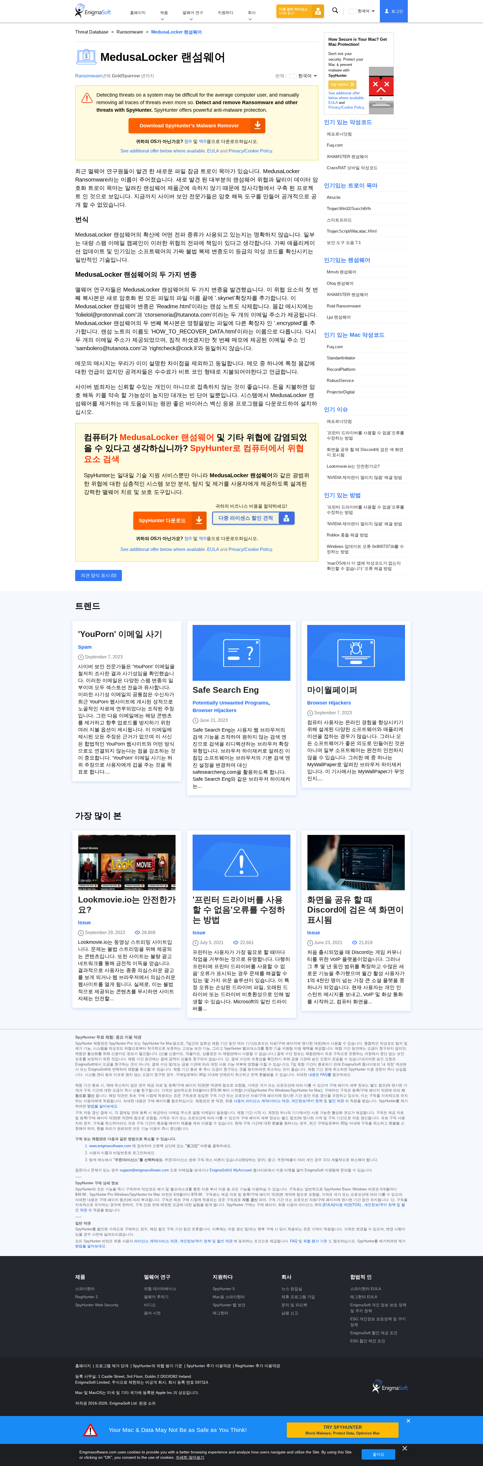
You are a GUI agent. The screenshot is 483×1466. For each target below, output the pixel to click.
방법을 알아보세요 (102, 1106)
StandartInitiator (341, 357)
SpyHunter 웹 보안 (229, 1305)
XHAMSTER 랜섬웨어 (347, 156)
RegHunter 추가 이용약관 (257, 1366)
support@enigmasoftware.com (144, 1170)
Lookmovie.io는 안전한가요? (353, 466)
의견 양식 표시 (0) (98, 575)
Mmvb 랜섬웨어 (341, 271)
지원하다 (225, 12)
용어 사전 (152, 1313)
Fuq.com (335, 145)
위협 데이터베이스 (160, 1288)
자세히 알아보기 (190, 1457)
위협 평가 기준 (315, 1241)
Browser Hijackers (214, 710)
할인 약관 (336, 1101)
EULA (213, 151)
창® (188, 141)
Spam (85, 647)
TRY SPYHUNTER (343, 1430)
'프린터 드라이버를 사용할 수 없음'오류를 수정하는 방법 (365, 435)
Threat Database (91, 32)
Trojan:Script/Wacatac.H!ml (352, 231)
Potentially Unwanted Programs (230, 703)
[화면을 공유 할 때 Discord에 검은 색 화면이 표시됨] (356, 862)
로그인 (397, 11)
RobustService (340, 380)
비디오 (150, 1305)
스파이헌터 (85, 1288)
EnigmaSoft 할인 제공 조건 (373, 1333)
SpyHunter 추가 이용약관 (209, 1366)
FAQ (293, 1241)
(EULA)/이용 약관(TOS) (342, 1205)
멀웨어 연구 (193, 12)
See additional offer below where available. (163, 151)
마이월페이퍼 (332, 689)
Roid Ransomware (344, 306)
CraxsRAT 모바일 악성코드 (352, 167)
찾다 (335, 11)
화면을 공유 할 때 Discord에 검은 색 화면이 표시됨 (365, 452)
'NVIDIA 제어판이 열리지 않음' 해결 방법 (364, 477)
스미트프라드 (339, 220)
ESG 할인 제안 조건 (367, 1341)
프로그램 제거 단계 (112, 1366)
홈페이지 (138, 12)
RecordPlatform (341, 369)
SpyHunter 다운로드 (162, 520)
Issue (84, 922)
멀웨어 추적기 (156, 1297)
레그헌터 (220, 1313)
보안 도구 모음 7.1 (344, 242)
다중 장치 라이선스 (293, 11)
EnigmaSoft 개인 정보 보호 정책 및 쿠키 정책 (378, 1308)
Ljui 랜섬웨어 (339, 317)
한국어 (364, 11)
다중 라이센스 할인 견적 (246, 518)
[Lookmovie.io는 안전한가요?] (127, 862)
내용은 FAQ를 (319, 1075)
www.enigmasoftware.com (110, 1146)
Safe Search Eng (226, 689)
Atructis (334, 197)
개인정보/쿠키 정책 (307, 1101)
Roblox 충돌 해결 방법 (347, 535)
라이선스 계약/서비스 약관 (155, 1241)
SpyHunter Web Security (97, 1305)
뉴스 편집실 (291, 1288)
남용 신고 (289, 1313)
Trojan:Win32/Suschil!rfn (349, 208)
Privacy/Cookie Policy (250, 151)
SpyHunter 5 (224, 1288)
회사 (252, 12)
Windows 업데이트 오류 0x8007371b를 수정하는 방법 (365, 549)
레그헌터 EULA (363, 1297)
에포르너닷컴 (339, 134)
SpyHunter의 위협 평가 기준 (158, 1366)
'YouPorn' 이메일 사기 (120, 634)
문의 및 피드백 (294, 1305)
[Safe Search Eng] (241, 653)
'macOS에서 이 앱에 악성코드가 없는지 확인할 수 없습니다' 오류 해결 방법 (364, 566)
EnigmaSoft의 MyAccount (231, 1170)
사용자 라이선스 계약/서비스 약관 (261, 1101)
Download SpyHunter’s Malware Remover (189, 125)
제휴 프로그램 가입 (298, 1297)
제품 (164, 12)
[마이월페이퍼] (356, 653)
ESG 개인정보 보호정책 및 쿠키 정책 (378, 1322)
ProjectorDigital (340, 392)
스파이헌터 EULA (365, 1288)
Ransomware (130, 32)
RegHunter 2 (86, 1297)
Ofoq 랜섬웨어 (340, 283)
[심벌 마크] (93, 11)
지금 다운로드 (339, 84)
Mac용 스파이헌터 (229, 1297)
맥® (203, 141)
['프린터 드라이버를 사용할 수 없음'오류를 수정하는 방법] (241, 862)
